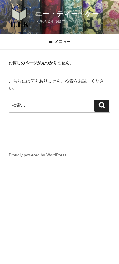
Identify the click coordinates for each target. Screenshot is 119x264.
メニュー (63, 41)
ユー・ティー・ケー (67, 14)
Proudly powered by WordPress (37, 155)
